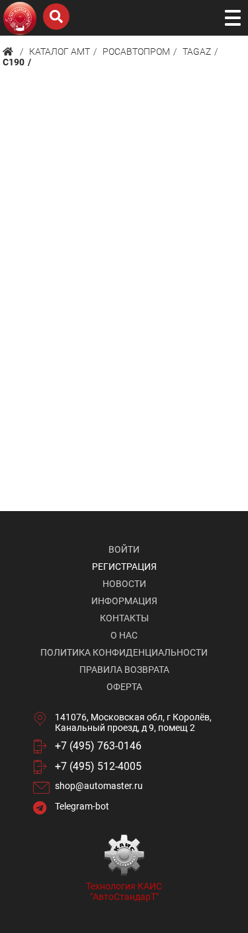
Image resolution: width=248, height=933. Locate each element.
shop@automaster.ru (99, 785)
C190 (13, 62)
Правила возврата (124, 669)
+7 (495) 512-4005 (98, 766)
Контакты (124, 618)
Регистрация (124, 566)
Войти (124, 549)
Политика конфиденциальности (124, 652)
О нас (124, 635)
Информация (124, 601)
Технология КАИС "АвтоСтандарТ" (124, 891)
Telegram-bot (82, 806)
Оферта (124, 686)
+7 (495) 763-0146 (98, 746)
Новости (124, 583)
